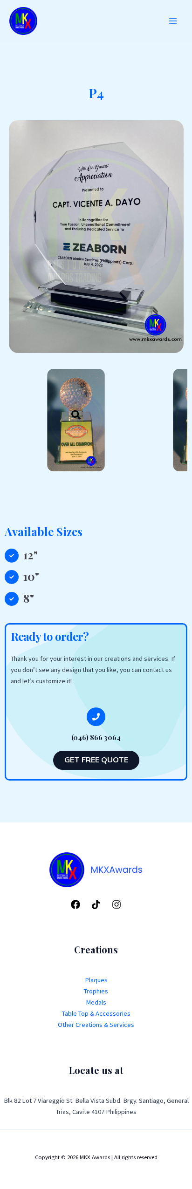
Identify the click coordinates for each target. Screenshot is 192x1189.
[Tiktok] (96, 904)
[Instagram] (116, 904)
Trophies (96, 991)
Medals (96, 1002)
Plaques (96, 980)
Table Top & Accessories (96, 1013)
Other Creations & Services (96, 1024)
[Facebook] (75, 904)
